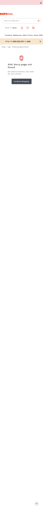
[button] (40, 3)
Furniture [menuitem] (8, 35)
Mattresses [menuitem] (17, 35)
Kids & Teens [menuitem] (28, 35)
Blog (3, 47)
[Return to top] (37, 503)
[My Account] (22, 27)
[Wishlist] (27, 27)
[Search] (38, 20)
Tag (8, 47)
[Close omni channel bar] (40, 41)
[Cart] (33, 27)
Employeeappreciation (20, 47)
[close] (40, 3)
